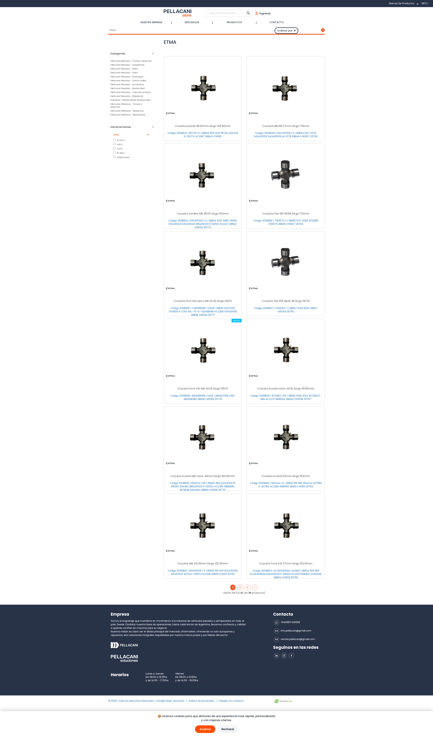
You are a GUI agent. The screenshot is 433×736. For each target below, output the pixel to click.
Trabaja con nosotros (231, 701)
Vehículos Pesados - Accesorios (127, 84)
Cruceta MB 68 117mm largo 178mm (285, 126)
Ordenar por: (285, 30)
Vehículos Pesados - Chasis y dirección (131, 61)
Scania (120, 140)
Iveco (119, 144)
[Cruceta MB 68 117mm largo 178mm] (286, 87)
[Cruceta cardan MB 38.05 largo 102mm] (203, 175)
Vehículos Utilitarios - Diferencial (127, 110)
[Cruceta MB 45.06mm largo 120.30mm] (203, 525)
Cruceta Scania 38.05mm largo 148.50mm (203, 126)
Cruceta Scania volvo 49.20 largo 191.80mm (285, 388)
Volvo (119, 148)
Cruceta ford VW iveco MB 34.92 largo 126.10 (203, 301)
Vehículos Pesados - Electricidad (127, 88)
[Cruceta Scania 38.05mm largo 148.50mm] (203, 87)
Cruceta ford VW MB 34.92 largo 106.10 (202, 388)
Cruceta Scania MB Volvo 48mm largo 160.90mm (202, 476)
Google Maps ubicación (170, 701)
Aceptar (205, 729)
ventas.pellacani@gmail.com (297, 639)
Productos (234, 22)
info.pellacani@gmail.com (295, 630)
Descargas (192, 22)
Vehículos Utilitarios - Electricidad (127, 114)
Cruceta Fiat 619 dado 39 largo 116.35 (286, 301)
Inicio (113, 30)
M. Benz (120, 152)
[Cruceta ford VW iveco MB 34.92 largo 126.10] (203, 262)
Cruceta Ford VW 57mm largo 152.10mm (285, 563)
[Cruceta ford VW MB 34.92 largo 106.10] (203, 350)
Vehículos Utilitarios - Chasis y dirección (126, 105)
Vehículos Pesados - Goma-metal (128, 80)
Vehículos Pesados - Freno (124, 72)
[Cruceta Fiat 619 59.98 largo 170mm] (286, 175)
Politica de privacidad (201, 701)
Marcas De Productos (401, 3)
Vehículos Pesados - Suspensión (127, 64)
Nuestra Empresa (151, 22)
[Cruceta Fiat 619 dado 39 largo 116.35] (286, 262)
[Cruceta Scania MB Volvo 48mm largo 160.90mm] (203, 437)
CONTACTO (276, 22)
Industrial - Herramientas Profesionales (130, 100)
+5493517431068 (290, 622)
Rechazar (227, 729)
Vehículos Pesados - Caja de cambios (130, 92)
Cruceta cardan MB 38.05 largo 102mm (203, 213)
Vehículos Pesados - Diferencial (126, 96)
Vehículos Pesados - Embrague (126, 76)
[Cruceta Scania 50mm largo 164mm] (286, 437)
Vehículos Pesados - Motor (124, 68)
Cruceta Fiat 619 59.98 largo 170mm (285, 213)
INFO (424, 3)
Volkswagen (123, 157)
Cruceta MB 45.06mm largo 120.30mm (202, 563)
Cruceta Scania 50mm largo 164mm (286, 476)
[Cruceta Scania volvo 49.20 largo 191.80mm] (286, 350)
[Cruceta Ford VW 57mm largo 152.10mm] (286, 525)
